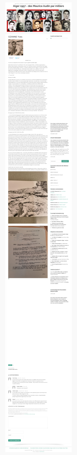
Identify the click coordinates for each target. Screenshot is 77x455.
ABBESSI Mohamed (54, 182)
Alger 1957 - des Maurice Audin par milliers (38, 5)
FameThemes (42, 451)
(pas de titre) (53, 169)
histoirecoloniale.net (54, 299)
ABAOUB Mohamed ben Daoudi (56, 174)
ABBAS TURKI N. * (54, 180)
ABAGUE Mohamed (54, 172)
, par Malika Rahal (59, 243)
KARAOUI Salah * (62, 204)
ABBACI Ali (52, 177)
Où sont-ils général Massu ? (57, 264)
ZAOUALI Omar (63, 206)
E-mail (9, 435)
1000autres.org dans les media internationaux (18, 448)
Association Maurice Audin (61, 297)
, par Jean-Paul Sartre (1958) (60, 259)
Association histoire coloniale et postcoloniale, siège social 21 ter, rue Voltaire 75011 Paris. (49, 448)
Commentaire (11, 416)
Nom (9, 430)
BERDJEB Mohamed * (64, 202)
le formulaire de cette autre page (29, 414)
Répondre (23, 378)
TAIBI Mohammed (58, 208)
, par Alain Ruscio (59, 253)
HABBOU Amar (59, 194)
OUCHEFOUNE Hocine (12, 369)
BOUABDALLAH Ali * (62, 196)
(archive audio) (58, 262)
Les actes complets (54, 283)
